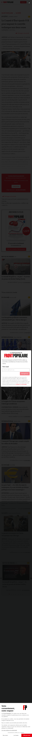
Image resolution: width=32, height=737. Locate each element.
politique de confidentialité (21, 384)
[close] (29, 3)
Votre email (5, 367)
